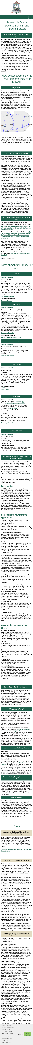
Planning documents (7, 277)
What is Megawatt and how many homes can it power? (15, 730)
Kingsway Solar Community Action (11, 337)
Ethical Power (5, 389)
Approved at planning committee (15, 403)
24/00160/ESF (20, 401)
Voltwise (3, 388)
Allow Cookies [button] (27, 1034)
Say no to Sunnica (6, 301)
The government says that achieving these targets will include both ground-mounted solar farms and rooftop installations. (16, 228)
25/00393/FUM (12, 408)
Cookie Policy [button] (6, 1042)
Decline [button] (20, 1034)
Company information (7, 296)
